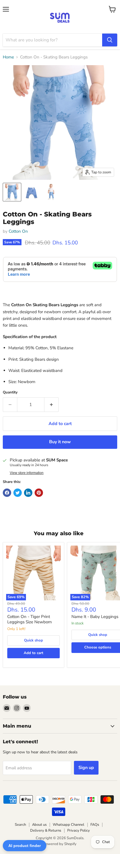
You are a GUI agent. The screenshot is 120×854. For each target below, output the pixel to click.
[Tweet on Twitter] (17, 493)
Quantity (10, 392)
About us (39, 824)
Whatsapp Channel (68, 824)
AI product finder (24, 845)
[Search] (109, 40)
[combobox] (52, 40)
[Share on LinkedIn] (28, 493)
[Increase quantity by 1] (51, 404)
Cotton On (18, 231)
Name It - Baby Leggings (94, 616)
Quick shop (33, 640)
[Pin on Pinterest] (39, 493)
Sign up (86, 768)
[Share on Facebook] (7, 493)
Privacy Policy (78, 830)
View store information (27, 473)
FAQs (94, 824)
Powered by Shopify (60, 843)
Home (8, 57)
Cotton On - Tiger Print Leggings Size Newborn (29, 619)
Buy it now (60, 442)
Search (20, 824)
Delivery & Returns (45, 830)
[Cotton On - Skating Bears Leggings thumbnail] (12, 192)
